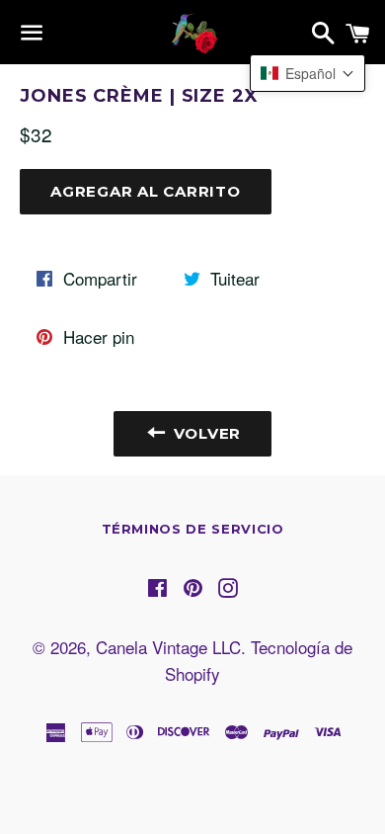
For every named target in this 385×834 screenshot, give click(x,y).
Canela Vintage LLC (168, 646)
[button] (307, 73)
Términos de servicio (193, 529)
